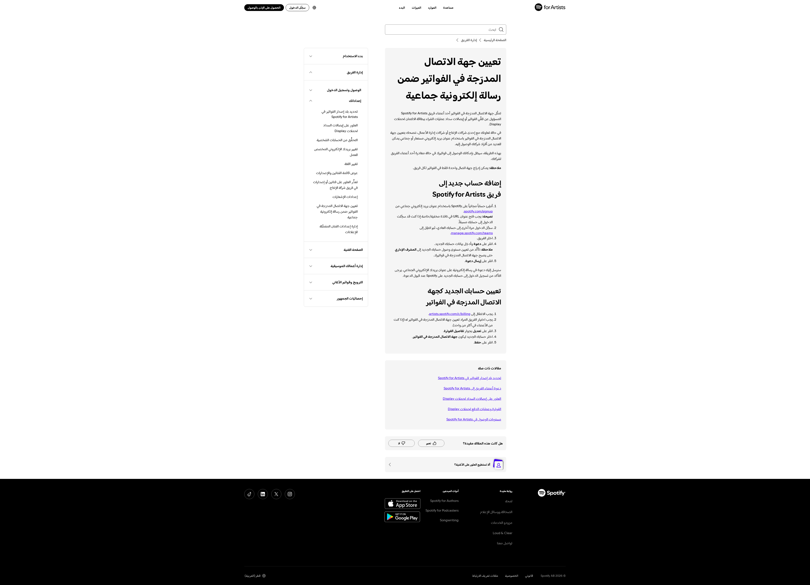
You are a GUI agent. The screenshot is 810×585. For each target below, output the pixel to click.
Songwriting (449, 520)
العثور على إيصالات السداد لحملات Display (472, 398)
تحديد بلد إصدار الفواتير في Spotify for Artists (469, 378)
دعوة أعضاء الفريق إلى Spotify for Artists (472, 388)
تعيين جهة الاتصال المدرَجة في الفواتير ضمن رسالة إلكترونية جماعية (337, 211)
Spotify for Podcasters (442, 510)
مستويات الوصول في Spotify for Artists (473, 419)
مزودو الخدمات (501, 522)
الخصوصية (511, 576)
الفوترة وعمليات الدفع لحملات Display (474, 409)
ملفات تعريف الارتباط (485, 576)
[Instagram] (290, 494)
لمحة (508, 501)
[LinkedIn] (263, 494)
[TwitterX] (276, 494)
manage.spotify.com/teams (472, 233)
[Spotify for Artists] (550, 7)
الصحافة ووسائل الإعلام (496, 511)
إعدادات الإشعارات (345, 196)
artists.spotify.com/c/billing (449, 313)
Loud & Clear (502, 533)
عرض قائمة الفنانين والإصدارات (337, 172)
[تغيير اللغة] (314, 7)
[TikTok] (249, 494)
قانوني (529, 576)
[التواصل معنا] (391, 464)
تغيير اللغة (351, 163)
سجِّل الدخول (297, 7)
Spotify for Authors (444, 500)
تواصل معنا (504, 543)
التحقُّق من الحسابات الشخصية (337, 140)
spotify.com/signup (478, 211)
